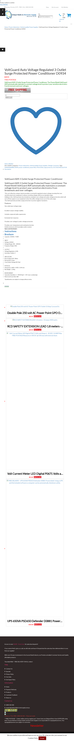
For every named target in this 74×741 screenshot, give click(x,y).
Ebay (47, 7)
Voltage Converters (53, 165)
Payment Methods (11, 689)
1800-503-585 (10, 705)
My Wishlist (64, 7)
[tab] (36, 169)
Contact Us (9, 668)
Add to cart (9, 97)
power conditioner (24, 167)
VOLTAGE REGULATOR (60, 167)
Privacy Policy (10, 674)
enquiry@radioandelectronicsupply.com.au (18, 707)
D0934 (16, 167)
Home (7, 687)
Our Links (8, 677)
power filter (33, 167)
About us (8, 697)
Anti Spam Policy (10, 679)
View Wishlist (4, 4)
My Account (55, 7)
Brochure (9, 234)
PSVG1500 (40, 167)
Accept (42, 738)
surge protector (47, 167)
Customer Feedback (11, 695)
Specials (8, 671)
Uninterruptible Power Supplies (29, 27)
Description (8, 169)
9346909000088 (9, 167)
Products (8, 692)
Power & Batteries (14, 27)
